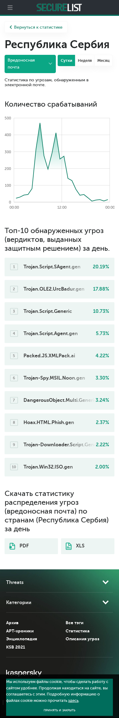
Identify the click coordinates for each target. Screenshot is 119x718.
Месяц (103, 60)
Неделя (85, 60)
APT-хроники (20, 630)
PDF (23, 546)
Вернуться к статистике (38, 27)
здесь (73, 701)
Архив (12, 622)
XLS (80, 546)
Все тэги (74, 622)
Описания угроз (82, 638)
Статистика (78, 630)
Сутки (66, 60)
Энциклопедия (21, 638)
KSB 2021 (15, 647)
